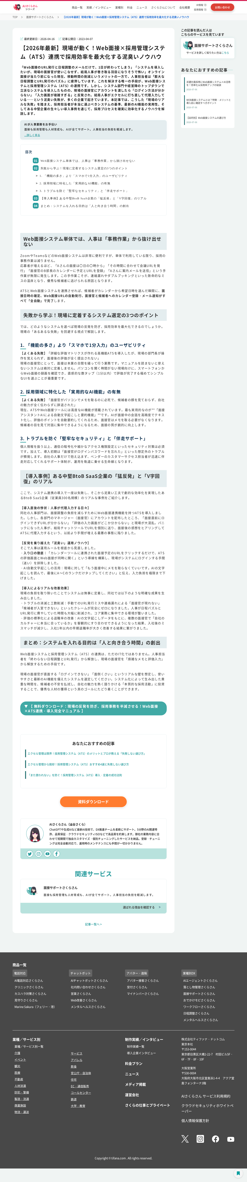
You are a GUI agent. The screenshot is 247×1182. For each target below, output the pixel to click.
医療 (17, 1073)
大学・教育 (78, 1106)
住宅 (74, 1079)
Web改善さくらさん (84, 1000)
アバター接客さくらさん (143, 980)
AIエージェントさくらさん (200, 980)
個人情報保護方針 (195, 1120)
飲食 (74, 1066)
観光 (17, 1066)
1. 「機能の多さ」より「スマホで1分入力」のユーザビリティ (84, 175)
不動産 (18, 1079)
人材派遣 (20, 1086)
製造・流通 (21, 1099)
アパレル (76, 1060)
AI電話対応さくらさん (28, 980)
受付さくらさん (137, 987)
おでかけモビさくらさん (199, 1000)
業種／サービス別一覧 (28, 1046)
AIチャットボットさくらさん (89, 980)
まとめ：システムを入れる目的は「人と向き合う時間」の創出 (85, 205)
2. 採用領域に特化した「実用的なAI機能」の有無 (75, 183)
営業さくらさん (81, 993)
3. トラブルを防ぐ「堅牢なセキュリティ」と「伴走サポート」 (84, 190)
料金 (130, 7)
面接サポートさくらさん (40, 17)
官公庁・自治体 (81, 1073)
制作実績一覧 (135, 1046)
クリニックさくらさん (28, 987)
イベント (20, 1059)
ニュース (141, 7)
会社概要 (184, 7)
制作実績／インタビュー (144, 1039)
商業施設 (20, 1105)
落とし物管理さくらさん (199, 987)
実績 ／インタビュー (98, 7)
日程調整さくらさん (196, 1013)
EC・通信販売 (80, 1086)
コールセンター (81, 1093)
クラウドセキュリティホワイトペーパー (207, 1108)
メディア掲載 (135, 1084)
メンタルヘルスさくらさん (88, 1007)
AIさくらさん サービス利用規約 (205, 1096)
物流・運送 (21, 1112)
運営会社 (132, 1094)
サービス (76, 1053)
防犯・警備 (21, 1092)
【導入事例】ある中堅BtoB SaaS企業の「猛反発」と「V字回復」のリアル (94, 198)
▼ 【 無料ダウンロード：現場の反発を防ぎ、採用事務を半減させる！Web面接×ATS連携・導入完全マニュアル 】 (91, 708)
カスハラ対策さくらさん (30, 993)
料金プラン (133, 1063)
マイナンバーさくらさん (143, 993)
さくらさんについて (163, 7)
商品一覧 (77, 7)
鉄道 (74, 1099)
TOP (15, 17)
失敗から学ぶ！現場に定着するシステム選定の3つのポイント (84, 168)
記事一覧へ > (93, 924)
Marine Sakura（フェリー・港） (35, 1007)
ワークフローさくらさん (199, 1007)
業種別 (119, 7)
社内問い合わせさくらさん (88, 987)
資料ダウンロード (93, 801)
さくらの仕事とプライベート (147, 1105)
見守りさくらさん (26, 1000)
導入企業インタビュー (141, 1053)
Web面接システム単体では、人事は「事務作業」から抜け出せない (88, 160)
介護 (17, 1053)
